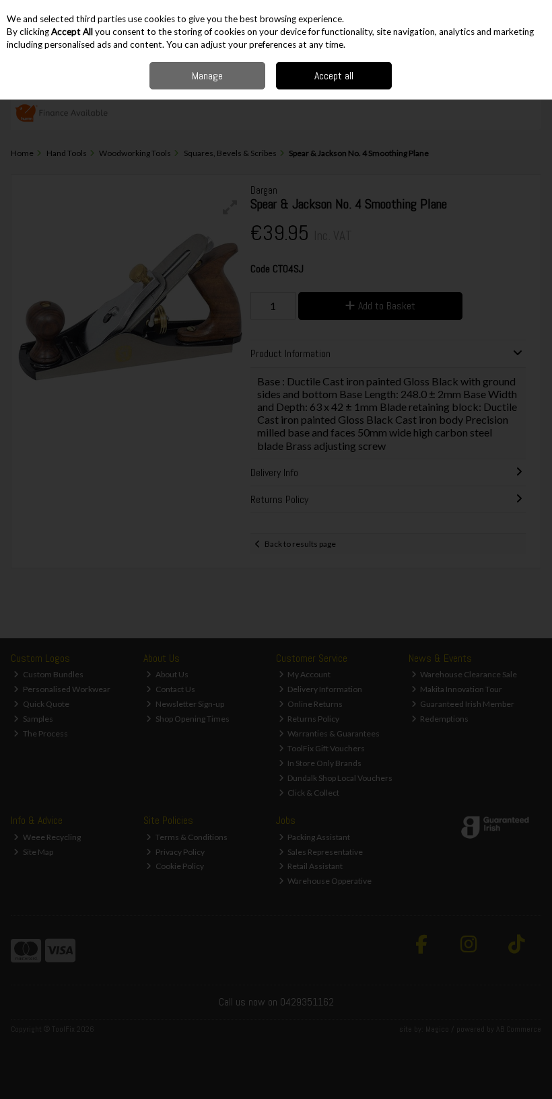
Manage (207, 76)
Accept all (333, 76)
